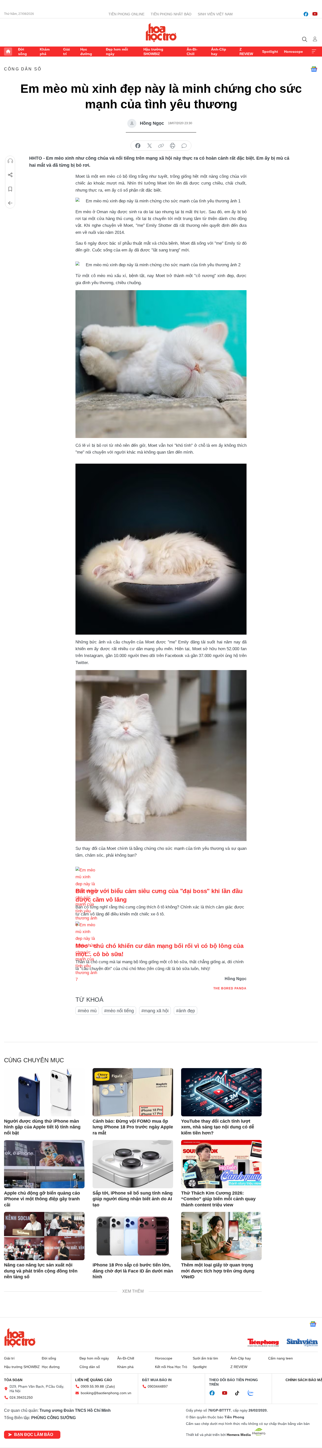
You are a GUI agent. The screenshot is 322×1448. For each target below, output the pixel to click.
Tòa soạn (13, 1380)
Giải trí (66, 51)
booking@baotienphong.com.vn (106, 1393)
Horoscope (293, 52)
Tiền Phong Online (126, 14)
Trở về (10, 203)
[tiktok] (239, 1393)
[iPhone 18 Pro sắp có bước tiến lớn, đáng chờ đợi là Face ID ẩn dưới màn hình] (133, 1236)
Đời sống (22, 51)
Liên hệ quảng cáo (93, 1380)
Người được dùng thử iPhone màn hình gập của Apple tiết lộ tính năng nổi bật (42, 1127)
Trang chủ (8, 52)
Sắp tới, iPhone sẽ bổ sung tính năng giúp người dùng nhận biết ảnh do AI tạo (133, 1199)
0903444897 (158, 1386)
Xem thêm (314, 52)
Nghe (10, 161)
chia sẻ (138, 146)
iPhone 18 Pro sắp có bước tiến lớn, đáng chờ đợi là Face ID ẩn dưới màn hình (133, 1270)
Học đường (86, 51)
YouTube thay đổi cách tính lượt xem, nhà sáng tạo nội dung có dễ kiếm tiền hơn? (217, 1127)
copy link (161, 146)
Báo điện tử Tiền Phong (161, 32)
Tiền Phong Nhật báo (171, 14)
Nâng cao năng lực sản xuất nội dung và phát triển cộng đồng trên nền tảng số (40, 1270)
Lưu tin (10, 189)
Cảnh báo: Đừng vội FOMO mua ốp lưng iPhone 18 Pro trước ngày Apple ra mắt (133, 1127)
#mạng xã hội (155, 1010)
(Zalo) (110, 1386)
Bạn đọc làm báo (33, 1434)
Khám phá (45, 51)
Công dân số (23, 69)
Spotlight (270, 52)
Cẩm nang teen (280, 1358)
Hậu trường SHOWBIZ (153, 51)
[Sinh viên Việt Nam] (302, 1343)
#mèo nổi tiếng (119, 1010)
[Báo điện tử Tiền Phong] (263, 1343)
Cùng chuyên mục (34, 1060)
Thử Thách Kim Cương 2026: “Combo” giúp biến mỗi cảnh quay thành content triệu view (218, 1199)
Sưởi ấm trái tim (205, 1358)
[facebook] (306, 14)
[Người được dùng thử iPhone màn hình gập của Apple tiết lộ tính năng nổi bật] (44, 1092)
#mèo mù (87, 1010)
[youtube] (315, 14)
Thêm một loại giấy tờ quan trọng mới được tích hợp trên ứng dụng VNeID (217, 1270)
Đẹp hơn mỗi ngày (117, 51)
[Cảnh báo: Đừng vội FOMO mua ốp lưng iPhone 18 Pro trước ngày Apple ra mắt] (133, 1092)
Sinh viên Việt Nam (215, 14)
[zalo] (253, 1393)
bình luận (184, 146)
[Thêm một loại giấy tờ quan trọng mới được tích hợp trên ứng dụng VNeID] (221, 1236)
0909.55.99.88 (92, 1386)
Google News (314, 69)
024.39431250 (21, 1397)
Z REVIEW (246, 51)
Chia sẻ (10, 175)
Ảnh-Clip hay (218, 51)
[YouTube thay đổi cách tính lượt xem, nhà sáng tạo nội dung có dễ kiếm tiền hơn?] (221, 1092)
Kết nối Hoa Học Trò (171, 1367)
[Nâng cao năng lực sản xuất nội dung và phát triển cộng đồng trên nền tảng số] (44, 1236)
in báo (173, 146)
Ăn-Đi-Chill (192, 51)
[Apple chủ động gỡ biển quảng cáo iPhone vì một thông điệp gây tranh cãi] (44, 1164)
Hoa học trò (20, 1338)
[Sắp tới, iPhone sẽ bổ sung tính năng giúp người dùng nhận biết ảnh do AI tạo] (133, 1164)
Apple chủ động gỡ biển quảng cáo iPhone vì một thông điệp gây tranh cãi (42, 1199)
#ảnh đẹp (185, 1010)
